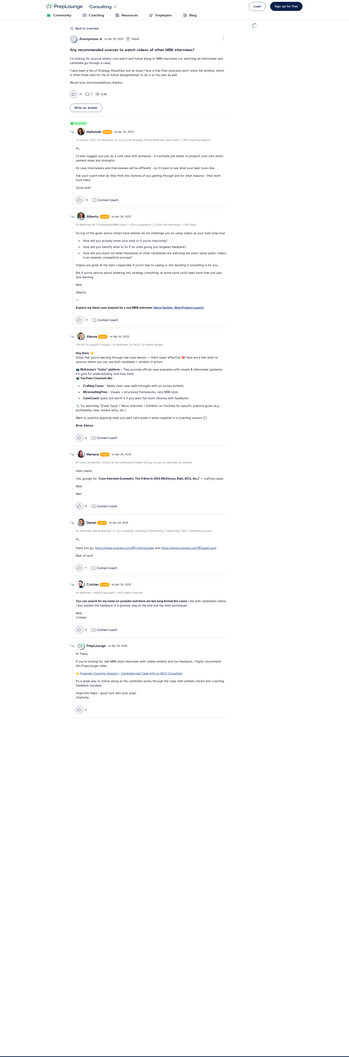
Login (257, 6)
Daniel (91, 522)
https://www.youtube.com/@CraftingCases (124, 548)
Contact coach (108, 200)
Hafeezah (94, 131)
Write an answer (86, 108)
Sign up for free (286, 6)
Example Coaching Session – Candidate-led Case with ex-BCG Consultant (131, 673)
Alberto (93, 216)
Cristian (93, 584)
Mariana (93, 454)
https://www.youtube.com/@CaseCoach (188, 548)
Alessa (92, 336)
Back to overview (87, 28)
